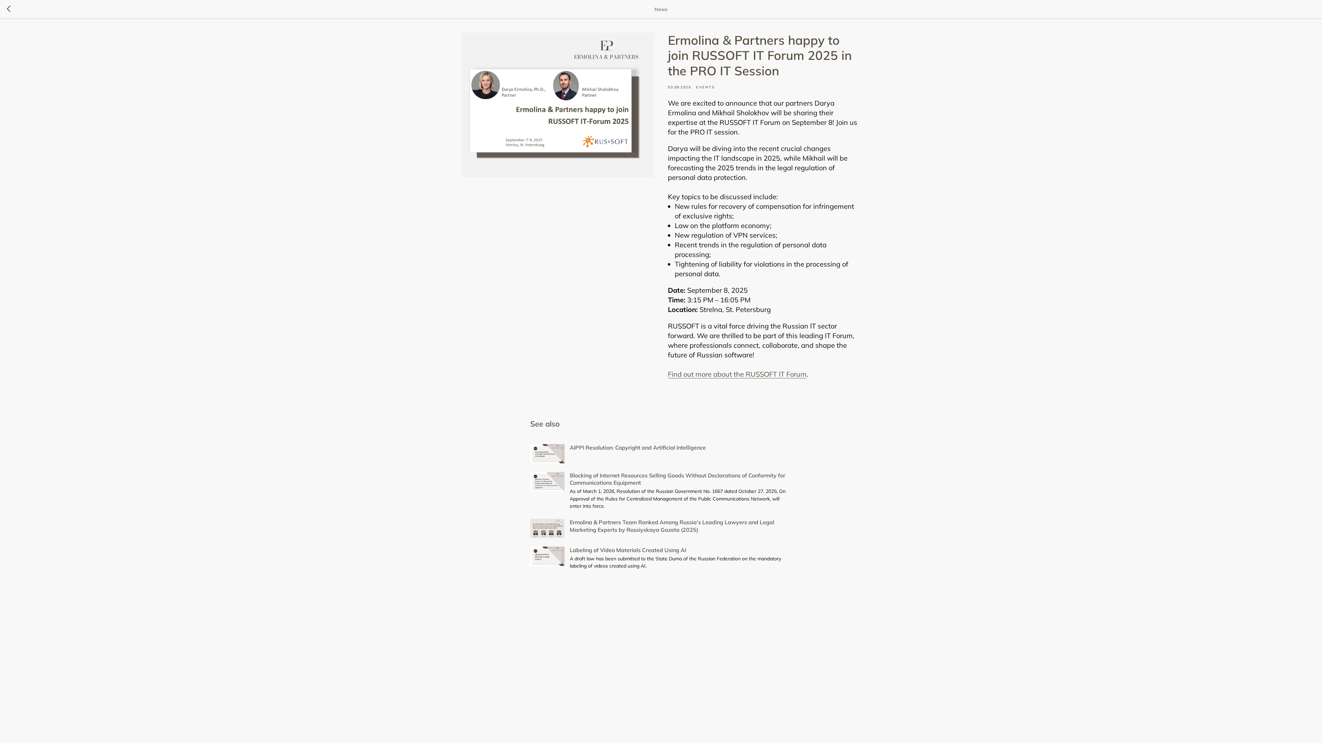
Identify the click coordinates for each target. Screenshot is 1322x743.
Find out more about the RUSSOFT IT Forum (737, 374)
